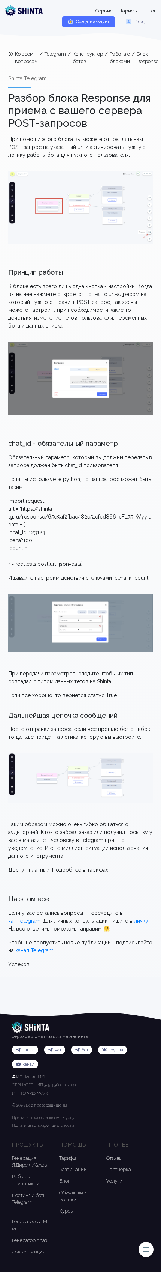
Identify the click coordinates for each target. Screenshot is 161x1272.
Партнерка (118, 1169)
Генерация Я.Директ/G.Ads (29, 1161)
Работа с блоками (120, 57)
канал (28, 1064)
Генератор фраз (29, 1240)
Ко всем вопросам (26, 57)
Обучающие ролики (72, 1196)
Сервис (104, 11)
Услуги (114, 1181)
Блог (150, 11)
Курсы (66, 1211)
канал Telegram (34, 950)
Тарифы (129, 11)
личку (141, 921)
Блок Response (147, 57)
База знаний (73, 1169)
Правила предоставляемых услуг (44, 1117)
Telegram (55, 54)
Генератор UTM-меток (30, 1225)
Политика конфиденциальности (43, 1125)
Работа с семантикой (25, 1180)
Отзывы (114, 1158)
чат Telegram (24, 921)
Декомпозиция (28, 1251)
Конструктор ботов (88, 57)
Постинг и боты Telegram (29, 1198)
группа (116, 1049)
